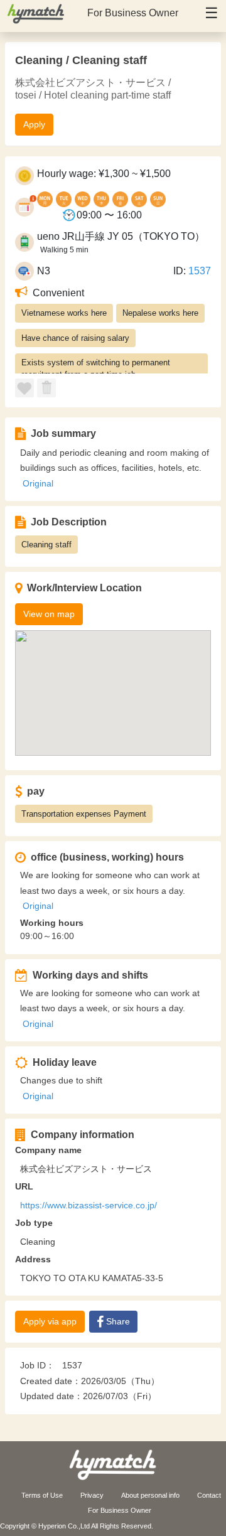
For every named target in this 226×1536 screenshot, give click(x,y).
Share (118, 1321)
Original (38, 483)
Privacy (92, 1495)
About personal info (150, 1495)
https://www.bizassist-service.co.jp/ (88, 1205)
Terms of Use (42, 1495)
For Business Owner (132, 13)
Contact (209, 1495)
